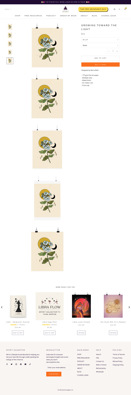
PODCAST (51, 16)
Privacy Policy (117, 358)
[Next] (129, 307)
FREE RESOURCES (33, 16)
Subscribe (54, 374)
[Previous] (2, 307)
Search (98, 354)
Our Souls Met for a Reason (113, 322)
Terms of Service (119, 354)
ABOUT (84, 16)
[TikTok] (30, 364)
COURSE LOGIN (108, 16)
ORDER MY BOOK (68, 16)
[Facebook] (7, 364)
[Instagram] (16, 364)
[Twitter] (11, 364)
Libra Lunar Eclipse (81, 322)
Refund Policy (117, 361)
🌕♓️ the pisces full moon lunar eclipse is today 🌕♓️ (65, 2)
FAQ (97, 358)
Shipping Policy (118, 365)
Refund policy (101, 368)
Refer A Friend (101, 365)
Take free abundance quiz (93, 9)
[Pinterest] (21, 364)
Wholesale (100, 372)
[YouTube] (25, 364)
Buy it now (100, 65)
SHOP (18, 16)
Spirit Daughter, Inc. (67, 390)
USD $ (7, 9)
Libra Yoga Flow (49, 322)
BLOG (94, 16)
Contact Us (100, 361)
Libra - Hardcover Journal (17, 322)
